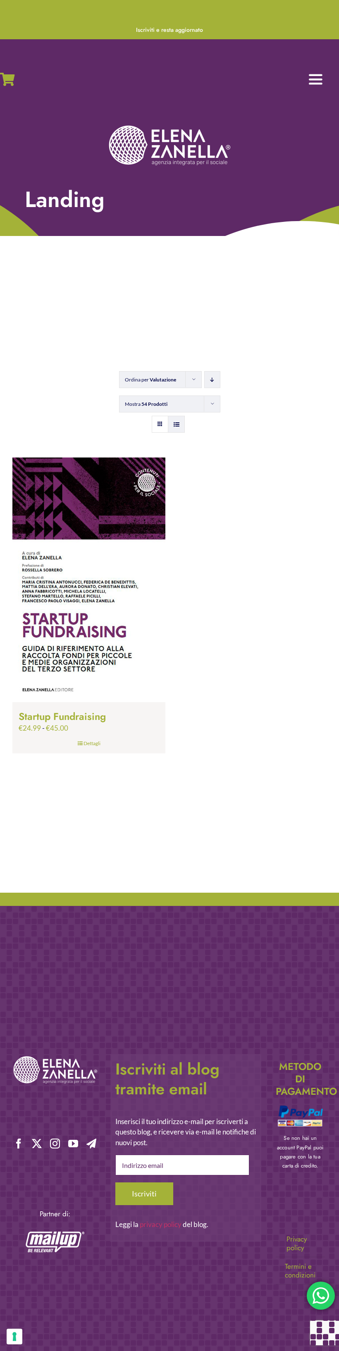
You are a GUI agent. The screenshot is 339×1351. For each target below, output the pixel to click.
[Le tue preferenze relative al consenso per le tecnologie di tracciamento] (14, 1336)
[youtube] (73, 1143)
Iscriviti (144, 1193)
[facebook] (19, 1143)
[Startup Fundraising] (88, 579)
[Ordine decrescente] (212, 379)
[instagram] (55, 1143)
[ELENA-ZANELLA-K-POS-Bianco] (169, 126)
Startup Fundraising (62, 716)
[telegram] (91, 1143)
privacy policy (160, 1224)
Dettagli (92, 743)
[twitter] (37, 1143)
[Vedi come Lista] (176, 424)
